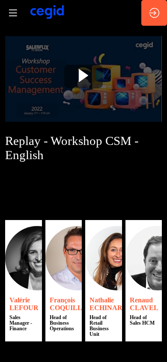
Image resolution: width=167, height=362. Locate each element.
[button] (13, 13)
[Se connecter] (154, 13)
